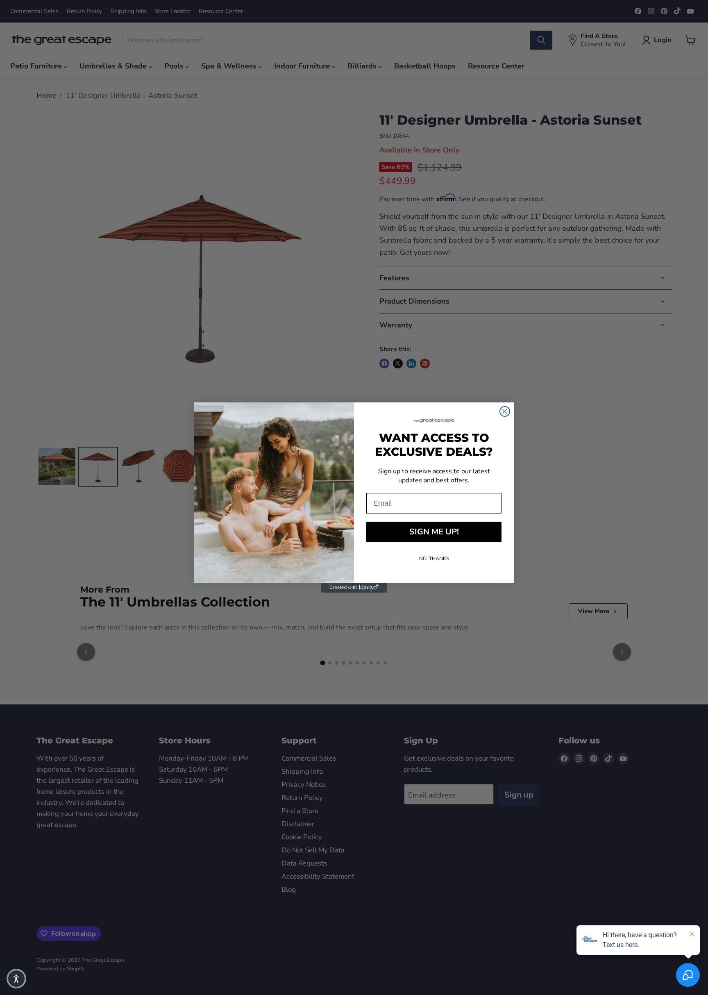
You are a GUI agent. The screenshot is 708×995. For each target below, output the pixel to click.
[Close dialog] (505, 411)
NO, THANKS (434, 558)
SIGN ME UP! (434, 531)
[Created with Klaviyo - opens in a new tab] (354, 588)
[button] (16, 978)
